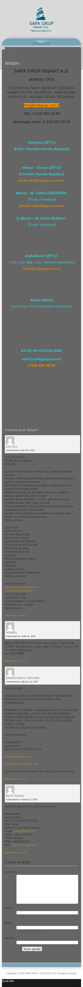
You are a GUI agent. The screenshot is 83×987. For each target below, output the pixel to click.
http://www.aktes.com (24, 845)
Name (8, 908)
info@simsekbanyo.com (18, 756)
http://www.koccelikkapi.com (21, 587)
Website (10, 937)
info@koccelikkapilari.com (19, 590)
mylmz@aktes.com (24, 831)
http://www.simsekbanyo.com (21, 764)
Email (8, 923)
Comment (10, 871)
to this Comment (15, 615)
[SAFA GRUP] (41, 19)
